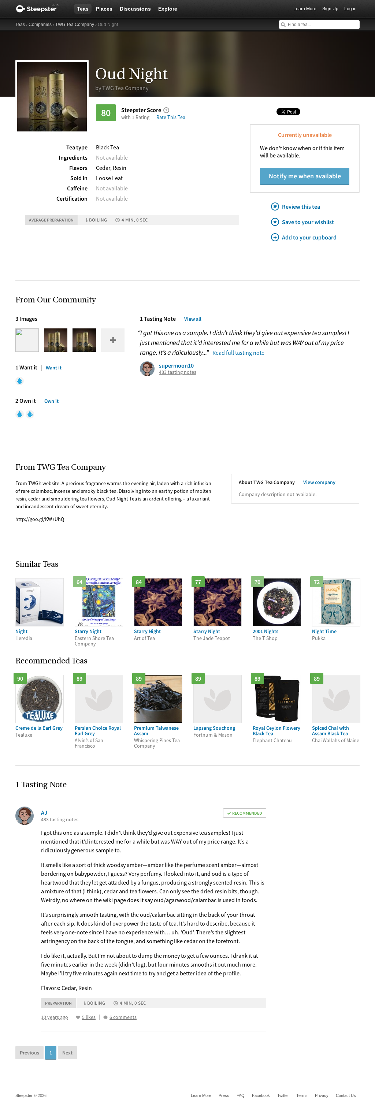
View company (319, 482)
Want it (54, 367)
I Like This (78, 1017)
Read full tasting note (238, 352)
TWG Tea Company (74, 24)
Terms (302, 1095)
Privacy (321, 1095)
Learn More (304, 8)
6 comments (123, 1017)
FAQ (241, 1095)
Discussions (135, 9)
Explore (167, 9)
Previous (29, 1052)
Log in (350, 8)
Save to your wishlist (308, 222)
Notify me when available (305, 176)
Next (67, 1052)
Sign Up (330, 8)
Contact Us (346, 1095)
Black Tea (107, 147)
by (121, 88)
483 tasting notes (177, 372)
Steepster (41, 9)
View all (192, 319)
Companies (40, 24)
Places (104, 9)
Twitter (283, 1095)
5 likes (89, 1017)
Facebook (261, 1095)
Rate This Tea (170, 117)
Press (224, 1095)
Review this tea (301, 206)
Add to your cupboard (309, 237)
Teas (83, 9)
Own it (51, 401)
